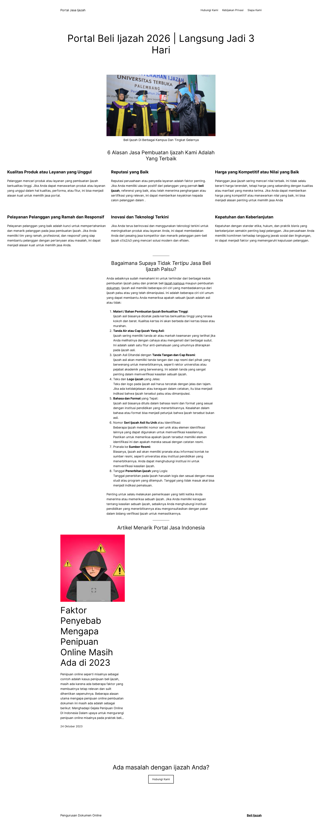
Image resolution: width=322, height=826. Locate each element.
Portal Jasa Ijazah (73, 10)
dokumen (113, 288)
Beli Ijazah (254, 815)
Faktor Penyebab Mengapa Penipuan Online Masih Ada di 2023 (86, 636)
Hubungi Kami (161, 779)
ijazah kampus (174, 283)
